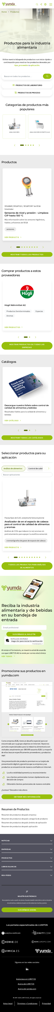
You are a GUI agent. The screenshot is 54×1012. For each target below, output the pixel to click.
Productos (7, 858)
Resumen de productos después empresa (19, 814)
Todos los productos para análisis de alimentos (27, 566)
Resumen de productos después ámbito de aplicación (24, 822)
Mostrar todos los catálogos (27, 437)
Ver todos (7, 656)
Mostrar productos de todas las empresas (27, 346)
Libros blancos (9, 867)
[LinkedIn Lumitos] (27, 969)
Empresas (6, 849)
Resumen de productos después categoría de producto (25, 818)
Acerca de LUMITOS (26, 984)
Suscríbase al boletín (24, 634)
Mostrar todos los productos (27, 254)
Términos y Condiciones (27, 1003)
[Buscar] (37, 4)
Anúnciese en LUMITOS (26, 979)
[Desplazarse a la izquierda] (45, 468)
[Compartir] (41, 4)
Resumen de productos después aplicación (20, 826)
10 (39, 557)
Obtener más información (27, 797)
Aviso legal (8, 1003)
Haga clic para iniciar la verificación (26, 641)
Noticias (6, 841)
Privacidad (46, 1003)
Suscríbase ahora (27, 910)
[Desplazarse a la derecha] (49, 468)
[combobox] (27, 474)
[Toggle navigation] (50, 4)
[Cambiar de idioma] (45, 4)
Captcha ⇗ (37, 644)
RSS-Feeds (6, 875)
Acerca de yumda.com (27, 989)
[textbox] (27, 474)
